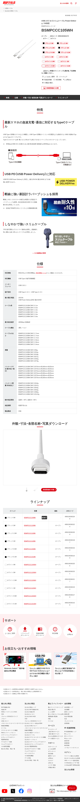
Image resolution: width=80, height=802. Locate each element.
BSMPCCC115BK (30, 533)
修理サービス (52, 756)
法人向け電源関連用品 (31, 746)
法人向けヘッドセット (31, 739)
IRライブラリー (68, 736)
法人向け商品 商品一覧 (31, 760)
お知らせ (50, 763)
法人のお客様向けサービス (55, 736)
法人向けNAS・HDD (30, 716)
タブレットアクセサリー (8, 737)
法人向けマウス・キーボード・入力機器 (35, 737)
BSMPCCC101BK (30, 557)
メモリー (3, 719)
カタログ (50, 760)
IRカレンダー (68, 738)
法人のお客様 (69, 769)
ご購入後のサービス (53, 734)
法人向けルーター (30, 714)
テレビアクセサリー (6, 744)
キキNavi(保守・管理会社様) (72, 765)
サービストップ (52, 729)
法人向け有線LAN (30, 712)
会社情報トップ (68, 707)
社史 (65, 719)
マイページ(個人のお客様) (71, 756)
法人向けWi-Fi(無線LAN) (31, 709)
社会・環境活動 (68, 716)
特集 (49, 719)
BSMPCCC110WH (30, 588)
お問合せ (50, 758)
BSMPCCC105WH (30, 596)
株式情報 (66, 745)
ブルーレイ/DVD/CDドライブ (9, 716)
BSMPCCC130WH (30, 564)
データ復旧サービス (53, 738)
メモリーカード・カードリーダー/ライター (13, 723)
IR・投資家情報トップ (70, 731)
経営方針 (66, 741)
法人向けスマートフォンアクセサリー (35, 742)
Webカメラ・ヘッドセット (8, 732)
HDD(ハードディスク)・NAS (9, 712)
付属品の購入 (52, 767)
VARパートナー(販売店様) (71, 760)
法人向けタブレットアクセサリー (34, 744)
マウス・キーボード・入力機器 (9, 730)
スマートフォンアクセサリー (9, 735)
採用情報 (66, 723)
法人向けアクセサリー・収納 (32, 749)
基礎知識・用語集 (53, 716)
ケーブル (3, 728)
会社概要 (66, 709)
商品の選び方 (52, 709)
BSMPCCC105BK (30, 549)
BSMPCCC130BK (30, 517)
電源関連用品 (5, 739)
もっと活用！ (51, 712)
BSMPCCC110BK (30, 541)
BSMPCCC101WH (30, 604)
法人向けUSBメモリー (31, 726)
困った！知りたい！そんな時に (56, 714)
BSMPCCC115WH (30, 580)
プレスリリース (68, 721)
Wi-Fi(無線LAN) (5, 707)
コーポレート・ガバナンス (71, 748)
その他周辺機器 (5, 746)
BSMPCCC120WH (30, 572)
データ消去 (28, 758)
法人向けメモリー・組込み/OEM (33, 723)
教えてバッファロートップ (55, 707)
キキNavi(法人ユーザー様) (71, 763)
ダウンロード (52, 751)
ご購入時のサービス (53, 731)
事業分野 (66, 714)
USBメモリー (5, 721)
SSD (2, 714)
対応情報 (50, 753)
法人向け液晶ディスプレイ (32, 732)
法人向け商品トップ (30, 707)
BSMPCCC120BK (30, 525)
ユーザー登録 (52, 765)
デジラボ (50, 721)
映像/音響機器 (5, 726)
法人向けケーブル (30, 735)
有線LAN (3, 709)
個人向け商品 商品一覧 (8, 749)
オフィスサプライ (30, 753)
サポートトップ (52, 746)
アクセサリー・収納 (6, 742)
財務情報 (66, 743)
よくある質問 (52, 749)
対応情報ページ (41, 273)
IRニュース (67, 734)
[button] (49, 489)
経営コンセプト (68, 712)
